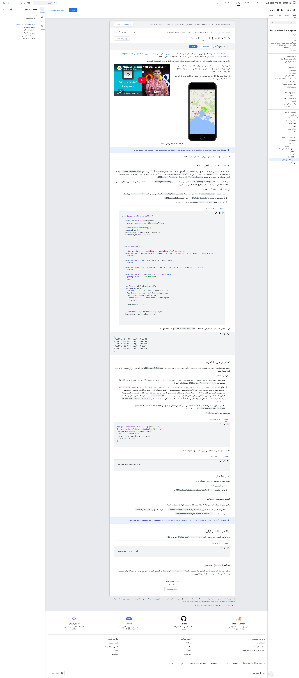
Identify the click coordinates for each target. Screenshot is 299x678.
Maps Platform (283, 2)
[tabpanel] (172, 268)
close (3, 9)
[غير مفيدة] (116, 32)
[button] (284, 87)
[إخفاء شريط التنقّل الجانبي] (271, 673)
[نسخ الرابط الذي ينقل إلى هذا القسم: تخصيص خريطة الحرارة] (203, 362)
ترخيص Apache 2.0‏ (148, 599)
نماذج (279, 15)
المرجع (287, 15)
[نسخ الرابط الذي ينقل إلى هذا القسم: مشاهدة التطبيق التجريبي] (201, 565)
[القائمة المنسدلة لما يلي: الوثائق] (233, 3)
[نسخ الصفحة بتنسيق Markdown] (192, 38)
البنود (263, 673)
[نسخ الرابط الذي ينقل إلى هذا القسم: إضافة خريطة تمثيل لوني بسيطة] (194, 165)
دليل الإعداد (203, 156)
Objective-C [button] (210, 208)
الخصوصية (256, 673)
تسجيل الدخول (7, 3)
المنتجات (255, 3)
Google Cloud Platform (198, 663)
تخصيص (161, 150)
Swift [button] (221, 208)
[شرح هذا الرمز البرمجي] (216, 213)
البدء (73, 10)
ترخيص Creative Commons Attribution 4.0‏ (199, 599)
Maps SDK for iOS (279, 10)
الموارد (271, 15)
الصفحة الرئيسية (225, 32)
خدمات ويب (188, 654)
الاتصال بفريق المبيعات (57, 10)
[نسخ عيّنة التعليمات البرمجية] (223, 213)
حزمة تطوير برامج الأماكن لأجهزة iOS (253, 650)
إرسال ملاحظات (122, 38)
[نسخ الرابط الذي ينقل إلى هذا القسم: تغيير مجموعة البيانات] (204, 499)
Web (190, 650)
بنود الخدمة (115, 654)
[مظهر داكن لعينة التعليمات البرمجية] (220, 213)
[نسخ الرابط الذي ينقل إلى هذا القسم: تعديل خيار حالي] (213, 476)
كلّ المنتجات (169, 663)
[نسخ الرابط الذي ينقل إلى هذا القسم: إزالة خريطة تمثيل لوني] (203, 531)
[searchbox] (283, 22)
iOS (294, 10)
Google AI (181, 663)
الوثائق (238, 3)
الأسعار (247, 3)
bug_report (11, 9)
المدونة (226, 3)
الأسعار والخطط (113, 643)
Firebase (214, 663)
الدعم (116, 650)
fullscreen (7, 9)
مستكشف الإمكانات (259, 647)
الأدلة (294, 15)
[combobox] (45, 3)
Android (206, 46)
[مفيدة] (119, 32)
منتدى (218, 3)
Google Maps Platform (202, 32)
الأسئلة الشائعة (261, 643)
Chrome (225, 663)
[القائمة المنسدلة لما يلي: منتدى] (214, 3)
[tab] (221, 208)
